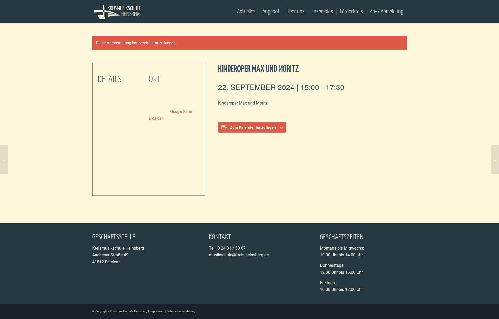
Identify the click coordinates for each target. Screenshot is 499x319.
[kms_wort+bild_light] (117, 11)
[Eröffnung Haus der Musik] (4, 159)
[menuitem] (246, 11)
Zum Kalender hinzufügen (253, 127)
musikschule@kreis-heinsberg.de (239, 254)
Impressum (157, 311)
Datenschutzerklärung (181, 311)
